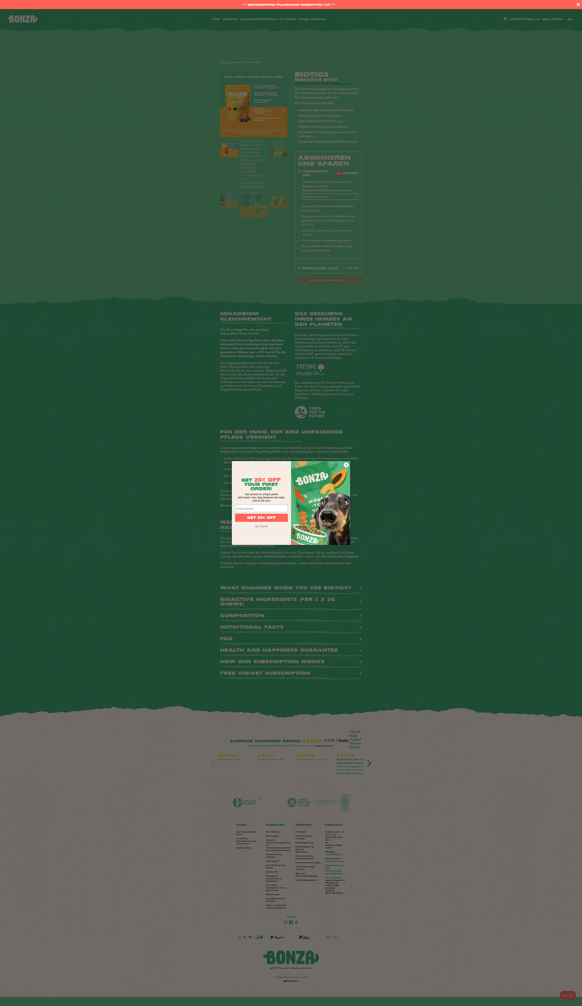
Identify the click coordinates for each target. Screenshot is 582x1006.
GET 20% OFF (261, 518)
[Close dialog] (346, 465)
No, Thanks (261, 526)
